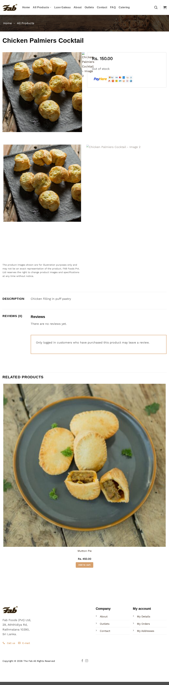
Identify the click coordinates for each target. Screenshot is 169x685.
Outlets (89, 7)
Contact (102, 7)
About (78, 7)
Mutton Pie (85, 550)
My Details (143, 616)
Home (26, 7)
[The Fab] (9, 7)
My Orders (143, 623)
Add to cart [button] (84, 565)
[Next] (15, 135)
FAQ (113, 7)
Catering (124, 7)
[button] (165, 7)
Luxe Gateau (62, 7)
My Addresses (145, 630)
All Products (41, 7)
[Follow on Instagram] (86, 661)
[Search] (155, 7)
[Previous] (6, 135)
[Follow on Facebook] (82, 661)
